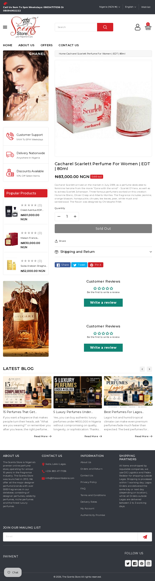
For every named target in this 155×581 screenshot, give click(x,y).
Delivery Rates (89, 501)
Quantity (60, 208)
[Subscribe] (145, 536)
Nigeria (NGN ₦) (108, 6)
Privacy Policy (89, 482)
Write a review (103, 302)
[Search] (105, 27)
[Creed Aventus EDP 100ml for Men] (11, 211)
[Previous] (142, 369)
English (129, 6)
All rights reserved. (91, 576)
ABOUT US (26, 45)
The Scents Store (71, 576)
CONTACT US (69, 45)
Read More (41, 436)
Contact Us (87, 475)
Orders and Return (92, 468)
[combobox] (84, 27)
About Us (86, 462)
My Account (87, 508)
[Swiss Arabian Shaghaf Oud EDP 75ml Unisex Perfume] (11, 265)
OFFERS (47, 45)
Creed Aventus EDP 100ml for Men (31, 211)
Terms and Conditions (93, 495)
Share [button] (62, 241)
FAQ (83, 488)
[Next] (149, 369)
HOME (7, 45)
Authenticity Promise (93, 515)
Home (62, 53)
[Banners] (26, 85)
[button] (103, 252)
